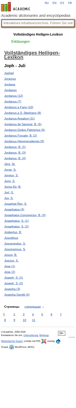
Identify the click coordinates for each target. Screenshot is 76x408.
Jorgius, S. (11, 175)
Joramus (10, 78)
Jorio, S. (9, 181)
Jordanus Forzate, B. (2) (20, 135)
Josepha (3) (12, 289)
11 (33, 320)
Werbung (44, 335)
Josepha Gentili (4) (17, 294)
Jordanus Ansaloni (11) (19, 118)
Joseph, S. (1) (13, 277)
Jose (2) (9, 272)
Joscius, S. (11, 260)
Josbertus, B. (13, 232)
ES (62, 3)
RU (47, 3)
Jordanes (10, 90)
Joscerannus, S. (15, 249)
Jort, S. (9, 192)
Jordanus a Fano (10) (18, 107)
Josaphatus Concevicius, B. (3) (25, 215)
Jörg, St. (9, 164)
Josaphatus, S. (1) (16, 220)
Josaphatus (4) (14, 209)
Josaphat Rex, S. (15, 203)
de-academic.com (16, 6)
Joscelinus (11, 237)
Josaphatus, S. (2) (16, 226)
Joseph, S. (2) (13, 283)
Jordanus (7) (12, 101)
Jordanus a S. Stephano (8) (22, 112)
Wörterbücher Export (12, 341)
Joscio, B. (10, 254)
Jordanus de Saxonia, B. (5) (23, 124)
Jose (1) (9, 266)
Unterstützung (30, 335)
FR (70, 3)
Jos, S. (8, 198)
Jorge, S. (10, 169)
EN (54, 3)
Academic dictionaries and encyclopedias (36, 15)
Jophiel (9, 73)
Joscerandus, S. (15, 243)
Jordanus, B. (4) (15, 158)
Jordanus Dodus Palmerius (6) (24, 130)
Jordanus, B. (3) (15, 152)
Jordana (9, 84)
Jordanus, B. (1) (15, 147)
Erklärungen (20, 41)
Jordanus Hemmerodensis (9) (24, 141)
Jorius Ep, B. (12, 186)
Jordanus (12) (13, 95)
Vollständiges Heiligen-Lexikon (38, 34)
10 (24, 320)
